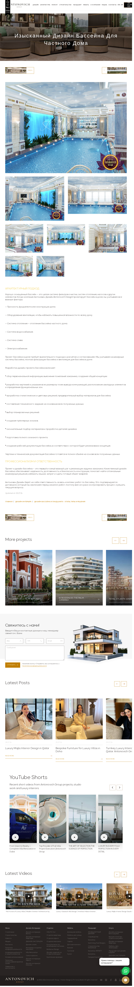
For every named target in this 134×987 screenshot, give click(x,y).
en (119, 5)
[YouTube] (101, 980)
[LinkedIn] (120, 980)
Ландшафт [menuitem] (77, 4)
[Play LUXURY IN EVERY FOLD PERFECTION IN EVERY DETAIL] (111, 819)
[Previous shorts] (113, 787)
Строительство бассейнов (94, 947)
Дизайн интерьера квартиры (33, 937)
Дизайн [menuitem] (36, 4)
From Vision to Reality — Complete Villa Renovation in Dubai (23, 849)
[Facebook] (111, 980)
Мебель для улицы (74, 935)
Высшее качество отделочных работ (116, 937)
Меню (7, 928)
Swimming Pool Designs (96, 943)
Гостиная (70, 951)
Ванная (70, 948)
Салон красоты (31, 955)
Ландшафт (92, 928)
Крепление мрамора (54, 957)
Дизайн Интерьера (33, 928)
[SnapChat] (115, 980)
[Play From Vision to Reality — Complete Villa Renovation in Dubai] (23, 819)
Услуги (111, 928)
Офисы (69, 941)
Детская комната (73, 944)
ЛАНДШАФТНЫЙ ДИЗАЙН (94, 932)
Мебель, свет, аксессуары (114, 947)
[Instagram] (106, 980)
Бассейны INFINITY (95, 951)
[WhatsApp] (125, 971)
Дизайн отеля (31, 944)
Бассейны (91, 940)
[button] (115, 540)
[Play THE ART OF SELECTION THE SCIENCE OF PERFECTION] (82, 819)
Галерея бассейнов (95, 957)
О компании (9, 932)
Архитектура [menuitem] (45, 4)
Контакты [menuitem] (112, 4)
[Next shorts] (120, 787)
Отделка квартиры (54, 935)
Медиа (7, 941)
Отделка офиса (52, 938)
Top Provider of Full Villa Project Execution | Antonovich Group (52, 849)
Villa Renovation (32, 952)
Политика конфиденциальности (34, 666)
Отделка (50, 928)
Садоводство (93, 937)
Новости (8, 938)
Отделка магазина (54, 941)
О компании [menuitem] (95, 4)
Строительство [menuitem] (65, 4)
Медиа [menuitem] (104, 4)
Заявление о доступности (10, 967)
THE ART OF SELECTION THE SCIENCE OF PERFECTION (82, 847)
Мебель (70, 928)
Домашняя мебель (74, 932)
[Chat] (125, 980)
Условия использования (14, 957)
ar (122, 5)
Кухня (69, 954)
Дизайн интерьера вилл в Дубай (116, 932)
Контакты (9, 944)
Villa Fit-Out (51, 932)
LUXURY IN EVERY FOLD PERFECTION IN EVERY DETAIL (109, 849)
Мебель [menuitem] (86, 4)
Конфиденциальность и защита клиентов (13, 953)
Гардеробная (72, 938)
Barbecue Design (53, 949)
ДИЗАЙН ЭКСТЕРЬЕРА (34, 941)
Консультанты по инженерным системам (55, 945)
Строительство (11, 935)
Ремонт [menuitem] (55, 4)
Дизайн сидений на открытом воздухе (54, 953)
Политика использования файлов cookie (14, 962)
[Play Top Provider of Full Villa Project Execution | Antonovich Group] (52, 819)
